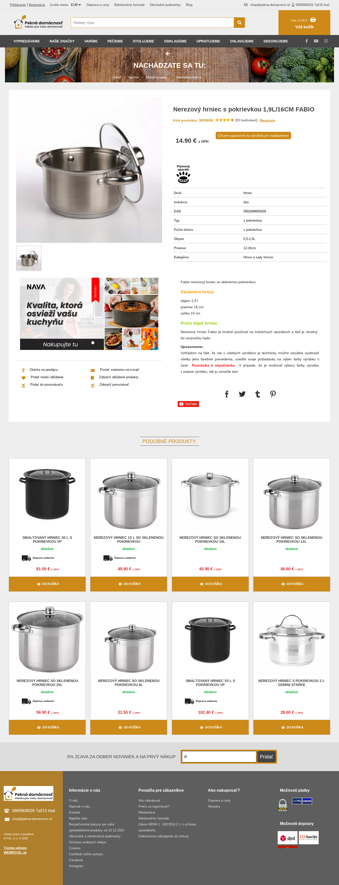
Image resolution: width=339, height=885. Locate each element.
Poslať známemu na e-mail (119, 370)
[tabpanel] (89, 315)
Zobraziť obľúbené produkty (118, 377)
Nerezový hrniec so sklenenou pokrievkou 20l (47, 683)
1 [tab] (92, 342)
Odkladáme (175, 41)
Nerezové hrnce (189, 77)
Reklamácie (146, 812)
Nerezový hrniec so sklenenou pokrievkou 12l (291, 540)
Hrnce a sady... (158, 77)
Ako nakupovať (149, 800)
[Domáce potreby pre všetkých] (38, 22)
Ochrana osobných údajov (87, 842)
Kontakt (74, 812)
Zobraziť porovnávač (114, 384)
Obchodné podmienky (165, 5)
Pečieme (115, 41)
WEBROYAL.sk (15, 852)
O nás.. (74, 800)
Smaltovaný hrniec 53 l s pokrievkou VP (210, 683)
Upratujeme (208, 41)
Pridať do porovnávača (46, 384)
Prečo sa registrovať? (154, 806)
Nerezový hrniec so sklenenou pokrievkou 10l (210, 540)
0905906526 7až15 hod (312, 5)
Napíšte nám (78, 818)
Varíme (91, 41)
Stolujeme (143, 41)
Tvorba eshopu (15, 848)
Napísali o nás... (81, 806)
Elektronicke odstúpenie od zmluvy (163, 836)
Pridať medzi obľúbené (47, 377)
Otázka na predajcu (44, 370)
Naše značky (62, 41)
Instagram (76, 866)
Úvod (117, 77)
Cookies (75, 848)
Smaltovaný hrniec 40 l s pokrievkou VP (47, 540)
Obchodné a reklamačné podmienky (95, 836)
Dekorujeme (276, 41)
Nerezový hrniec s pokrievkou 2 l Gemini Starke (291, 683)
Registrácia (37, 5)
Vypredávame (27, 41)
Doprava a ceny (98, 5)
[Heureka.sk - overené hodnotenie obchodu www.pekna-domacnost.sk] (264, 32)
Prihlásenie (18, 5)
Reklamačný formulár (129, 5)
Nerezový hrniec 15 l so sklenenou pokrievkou (129, 540)
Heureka (214, 806)
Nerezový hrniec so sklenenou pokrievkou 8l (129, 683)
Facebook (76, 860)
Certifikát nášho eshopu (86, 854)
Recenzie (267, 120)
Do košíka (50, 584)
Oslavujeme (242, 41)
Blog (189, 5)
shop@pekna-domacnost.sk (270, 5)
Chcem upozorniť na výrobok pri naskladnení (253, 135)
